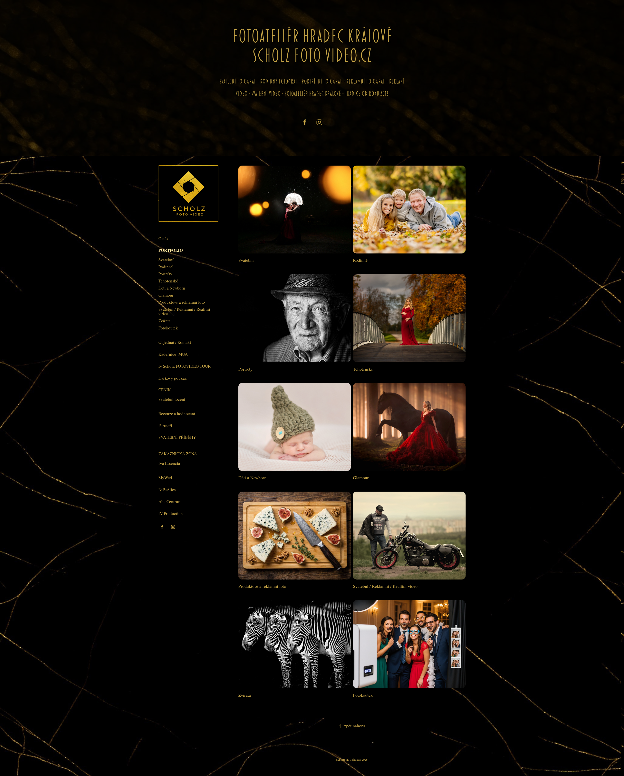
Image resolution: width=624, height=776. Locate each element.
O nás (163, 238)
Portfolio (170, 250)
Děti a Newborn (171, 288)
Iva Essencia (169, 463)
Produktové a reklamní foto (181, 302)
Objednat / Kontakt (174, 342)
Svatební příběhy (177, 437)
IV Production (170, 513)
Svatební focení (171, 399)
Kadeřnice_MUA (173, 354)
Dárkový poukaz (172, 378)
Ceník (164, 390)
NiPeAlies (167, 489)
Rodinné (165, 267)
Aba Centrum (169, 501)
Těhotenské (168, 281)
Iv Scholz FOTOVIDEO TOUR (184, 366)
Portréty (165, 274)
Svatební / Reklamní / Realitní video (184, 311)
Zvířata (164, 321)
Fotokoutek (168, 328)
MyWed (165, 477)
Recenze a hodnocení (176, 413)
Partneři (165, 425)
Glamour (166, 295)
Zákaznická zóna (177, 454)
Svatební (166, 259)
